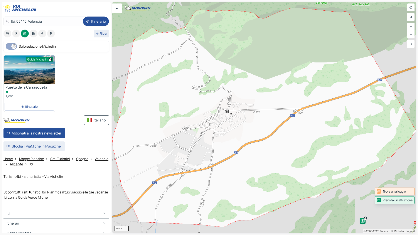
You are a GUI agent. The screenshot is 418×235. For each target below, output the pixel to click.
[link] (395, 191)
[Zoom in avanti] (411, 26)
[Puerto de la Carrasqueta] (29, 72)
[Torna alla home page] (20, 8)
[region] (264, 117)
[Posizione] (411, 44)
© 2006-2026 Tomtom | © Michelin (384, 231)
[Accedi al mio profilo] (411, 7)
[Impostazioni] (411, 17)
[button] (363, 221)
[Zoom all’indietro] (411, 34)
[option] (7, 33)
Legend (410, 231)
